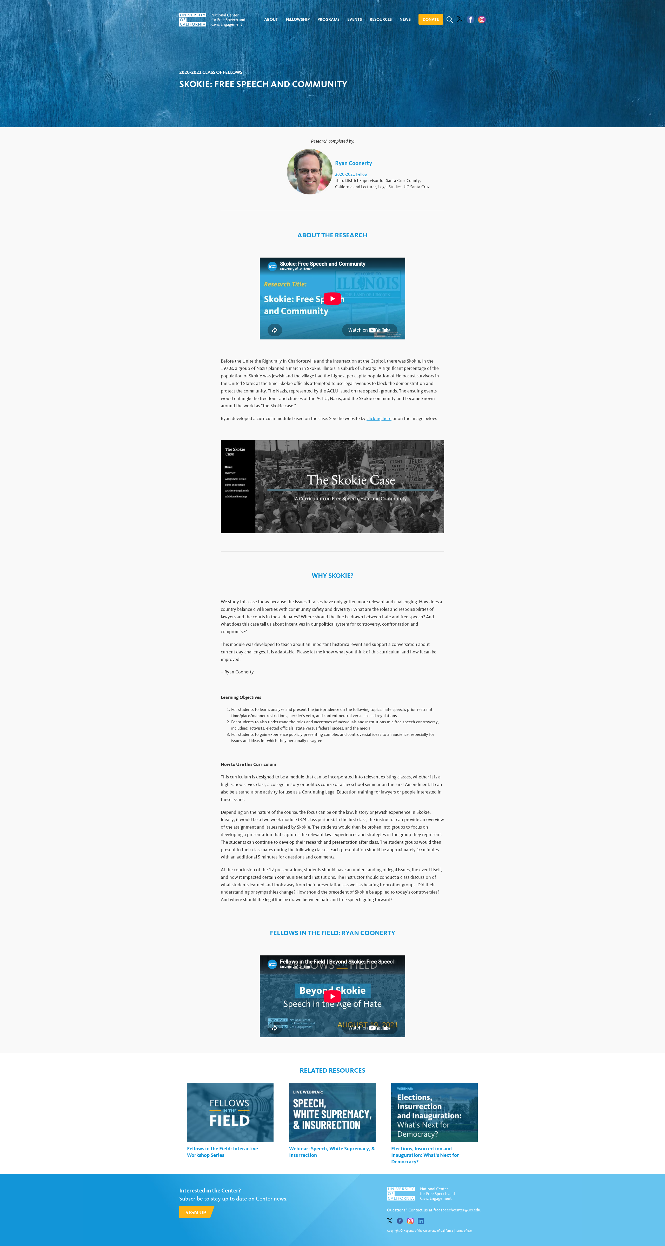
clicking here (379, 418)
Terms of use (463, 1230)
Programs (328, 19)
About (271, 19)
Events (354, 19)
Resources (381, 19)
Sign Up (195, 1212)
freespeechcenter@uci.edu (457, 1210)
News (405, 19)
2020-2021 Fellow (351, 174)
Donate (431, 19)
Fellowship (298, 19)
